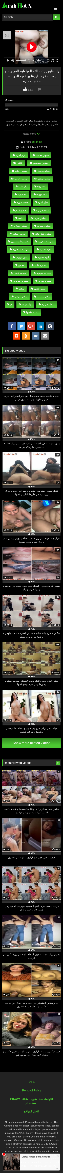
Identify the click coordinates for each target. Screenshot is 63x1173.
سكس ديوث (44, 171)
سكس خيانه (21, 171)
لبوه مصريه (43, 257)
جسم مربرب (42, 210)
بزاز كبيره (21, 155)
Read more (30, 133)
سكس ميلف (44, 178)
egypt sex (41, 194)
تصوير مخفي (42, 155)
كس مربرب (21, 257)
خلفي (19, 163)
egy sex (41, 186)
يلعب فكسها (32, 312)
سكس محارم (20, 225)
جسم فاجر (21, 210)
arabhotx (37, 141)
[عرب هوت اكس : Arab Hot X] (26, 6)
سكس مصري (44, 225)
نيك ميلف (26, 304)
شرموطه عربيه (45, 241)
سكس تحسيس (40, 163)
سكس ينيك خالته (43, 233)
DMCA (32, 1082)
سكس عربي (21, 178)
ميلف (21, 288)
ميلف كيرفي (20, 296)
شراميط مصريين (19, 241)
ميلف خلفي (40, 288)
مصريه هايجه (44, 280)
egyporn (22, 194)
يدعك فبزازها (47, 304)
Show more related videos (31, 743)
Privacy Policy (19, 1099)
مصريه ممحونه (20, 280)
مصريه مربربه (44, 273)
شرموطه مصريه (21, 249)
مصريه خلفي (20, 273)
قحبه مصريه (45, 249)
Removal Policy (31, 1090)
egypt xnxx (22, 202)
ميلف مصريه (43, 296)
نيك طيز (23, 186)
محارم (21, 265)
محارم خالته (40, 265)
